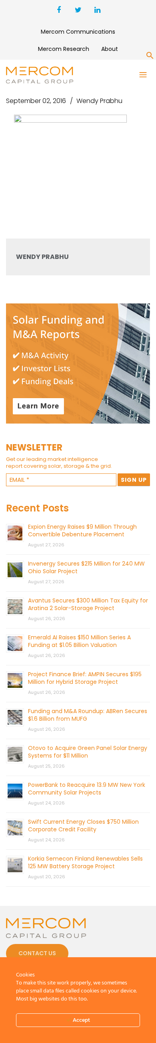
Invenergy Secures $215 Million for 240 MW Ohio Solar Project (86, 567)
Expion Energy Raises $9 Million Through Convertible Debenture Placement (82, 530)
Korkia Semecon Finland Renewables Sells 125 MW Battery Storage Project (85, 862)
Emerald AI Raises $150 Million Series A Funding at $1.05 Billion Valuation (79, 641)
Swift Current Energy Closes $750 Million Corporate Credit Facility (83, 825)
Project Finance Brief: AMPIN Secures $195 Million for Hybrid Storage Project (85, 678)
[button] (150, 57)
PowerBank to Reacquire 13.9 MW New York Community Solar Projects (86, 788)
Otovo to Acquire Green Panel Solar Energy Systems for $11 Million (87, 752)
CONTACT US (37, 953)
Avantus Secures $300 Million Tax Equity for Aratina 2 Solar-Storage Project (88, 604)
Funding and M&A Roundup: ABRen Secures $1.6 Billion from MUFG (87, 715)
